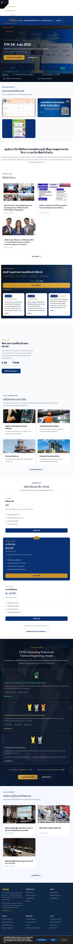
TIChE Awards (9, 31)
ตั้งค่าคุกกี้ (63, 940)
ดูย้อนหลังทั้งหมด (7, 289)
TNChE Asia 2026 (7, 919)
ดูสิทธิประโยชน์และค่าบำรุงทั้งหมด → (36, 631)
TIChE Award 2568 (55, 922)
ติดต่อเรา (28, 901)
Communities (11, 19)
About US (10, 6)
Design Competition (9, 23)
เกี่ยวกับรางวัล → (47, 777)
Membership (9, 10)
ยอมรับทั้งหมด (41, 940)
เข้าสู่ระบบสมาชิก (54, 892)
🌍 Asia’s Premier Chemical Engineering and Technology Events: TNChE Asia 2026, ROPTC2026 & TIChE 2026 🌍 (18, 207)
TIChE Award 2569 (55, 919)
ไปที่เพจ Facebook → (11, 371)
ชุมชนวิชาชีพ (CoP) (7, 925)
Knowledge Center (8, 27)
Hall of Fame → (28, 57)
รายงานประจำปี (30, 898)
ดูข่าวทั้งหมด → (36, 256)
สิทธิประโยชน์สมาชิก (55, 895)
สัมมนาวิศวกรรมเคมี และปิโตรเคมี (50, 828)
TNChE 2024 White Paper (33, 928)
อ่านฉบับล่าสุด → (36, 285)
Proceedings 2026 (7, 922)
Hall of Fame (53, 925)
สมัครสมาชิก (36, 530)
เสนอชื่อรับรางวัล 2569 (28, 777)
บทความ (28, 925)
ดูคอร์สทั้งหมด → (36, 875)
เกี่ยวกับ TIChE (30, 892)
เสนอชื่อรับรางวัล (11, 57)
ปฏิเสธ (53, 940)
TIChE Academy (30, 919)
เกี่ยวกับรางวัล (53, 928)
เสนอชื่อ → (59, 20)
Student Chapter (31, 895)
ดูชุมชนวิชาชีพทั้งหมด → (36, 469)
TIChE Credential (31, 922)
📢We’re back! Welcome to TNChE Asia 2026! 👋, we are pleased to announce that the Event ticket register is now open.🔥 (19, 242)
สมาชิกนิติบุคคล (54, 898)
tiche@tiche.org (6, 910)
